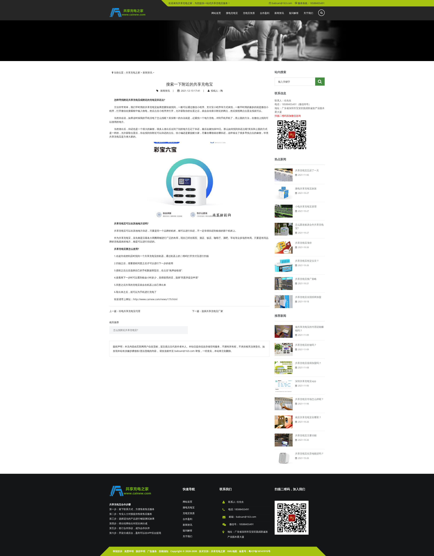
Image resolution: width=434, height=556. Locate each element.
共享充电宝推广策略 (306, 278)
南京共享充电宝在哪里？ (308, 417)
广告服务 (152, 551)
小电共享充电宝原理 (306, 206)
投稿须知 (163, 551)
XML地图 (232, 551)
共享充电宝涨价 (303, 242)
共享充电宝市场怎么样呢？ (309, 399)
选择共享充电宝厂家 (212, 311)
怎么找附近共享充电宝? (125, 330)
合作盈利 (187, 519)
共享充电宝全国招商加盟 (308, 297)
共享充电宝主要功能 (306, 435)
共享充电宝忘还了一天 (307, 170)
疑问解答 (187, 530)
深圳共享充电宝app (305, 381)
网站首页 (187, 501)
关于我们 (187, 536)
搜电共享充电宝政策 (306, 188)
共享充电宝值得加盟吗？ (308, 363)
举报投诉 (117, 551)
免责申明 (129, 551)
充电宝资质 (189, 513)
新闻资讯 (147, 72)
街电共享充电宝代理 (129, 311)
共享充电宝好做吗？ (306, 344)
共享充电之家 (133, 72)
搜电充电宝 (189, 507)
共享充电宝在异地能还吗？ (309, 453)
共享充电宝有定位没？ (307, 260)
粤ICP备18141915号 (259, 551)
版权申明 (140, 551)
